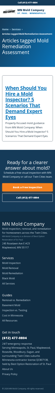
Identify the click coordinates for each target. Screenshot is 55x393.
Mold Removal (10, 268)
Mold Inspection (11, 263)
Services (16, 29)
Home (5, 29)
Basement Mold (11, 305)
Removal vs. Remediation (16, 300)
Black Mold (8, 278)
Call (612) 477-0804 (27, 2)
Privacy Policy (9, 374)
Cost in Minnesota (12, 315)
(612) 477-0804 (14, 338)
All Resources (9, 320)
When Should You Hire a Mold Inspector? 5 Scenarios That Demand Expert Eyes (26, 102)
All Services (8, 283)
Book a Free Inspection (27, 187)
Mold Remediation (12, 273)
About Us (7, 369)
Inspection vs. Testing (14, 310)
